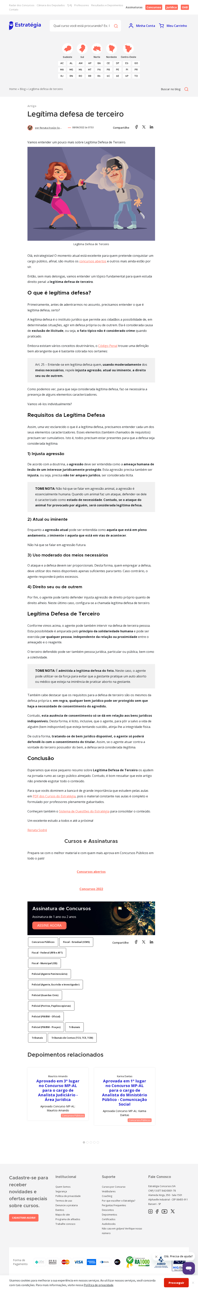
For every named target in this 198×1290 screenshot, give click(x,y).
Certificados (108, 1219)
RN (71, 76)
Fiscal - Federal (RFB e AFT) (47, 952)
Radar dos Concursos (21, 5)
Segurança (61, 1191)
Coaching (107, 1196)
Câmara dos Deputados (51, 5)
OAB (185, 7)
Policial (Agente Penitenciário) (49, 974)
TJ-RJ (69, 5)
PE (117, 69)
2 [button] (88, 1143)
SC (108, 76)
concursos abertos (92, 261)
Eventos (59, 1210)
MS (80, 69)
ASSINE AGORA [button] (49, 925)
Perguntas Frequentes (114, 1205)
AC (62, 63)
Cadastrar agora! (24, 1217)
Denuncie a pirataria (66, 1205)
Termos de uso (63, 1200)
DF (117, 63)
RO (80, 76)
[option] (57, 1094)
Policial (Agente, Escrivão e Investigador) (55, 984)
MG (71, 69)
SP (126, 76)
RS (99, 76)
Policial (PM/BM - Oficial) (46, 1016)
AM (80, 63)
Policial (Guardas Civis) (45, 995)
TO (136, 76)
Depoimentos (109, 1214)
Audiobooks (108, 1224)
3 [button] (92, 1143)
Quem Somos (62, 1186)
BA (99, 63)
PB (108, 69)
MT (89, 69)
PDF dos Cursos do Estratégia (54, 796)
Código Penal (107, 346)
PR (136, 69)
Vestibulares (108, 1191)
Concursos (154, 7)
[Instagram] (150, 1212)
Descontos (108, 1210)
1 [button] (85, 1143)
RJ (62, 76)
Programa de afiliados (67, 1219)
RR (89, 76)
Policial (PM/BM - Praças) (46, 1027)
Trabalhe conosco (65, 1224)
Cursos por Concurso (113, 1186)
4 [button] (95, 1143)
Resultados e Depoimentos (107, 5)
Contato (13, 9)
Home (13, 89)
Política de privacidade (68, 1196)
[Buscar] (115, 25)
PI (127, 69)
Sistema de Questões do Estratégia (84, 811)
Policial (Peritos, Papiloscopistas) (51, 1006)
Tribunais (74, 1027)
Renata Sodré (37, 830)
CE (108, 63)
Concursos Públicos (43, 942)
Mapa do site (62, 1214)
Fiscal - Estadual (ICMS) (76, 942)
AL (71, 63)
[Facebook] (157, 1212)
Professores (81, 5)
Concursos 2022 (91, 889)
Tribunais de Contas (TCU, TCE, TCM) (72, 1037)
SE (117, 76)
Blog (23, 89)
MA (62, 69)
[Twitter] (173, 1212)
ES (126, 63)
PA (99, 69)
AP (89, 63)
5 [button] (99, 1143)
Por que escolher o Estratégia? (118, 1200)
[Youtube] (164, 1212)
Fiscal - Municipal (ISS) (44, 963)
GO (136, 63)
